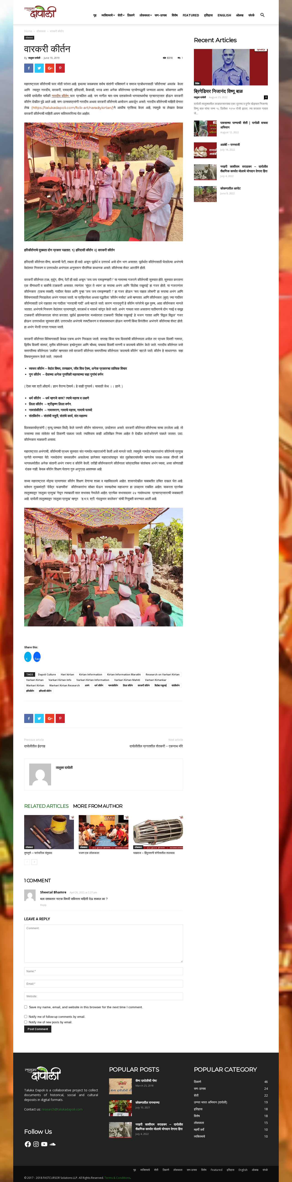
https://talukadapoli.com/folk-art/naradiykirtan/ (72, 107)
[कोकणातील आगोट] (205, 194)
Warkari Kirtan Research (64, 685)
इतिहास (208, 15)
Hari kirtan (67, 674)
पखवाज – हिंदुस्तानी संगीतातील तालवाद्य (154, 853)
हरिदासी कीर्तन (45, 690)
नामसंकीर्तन (113, 685)
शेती (120, 15)
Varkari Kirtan (35, 680)
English (224, 15)
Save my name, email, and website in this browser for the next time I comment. (86, 1007)
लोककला (145, 15)
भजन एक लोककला (89, 853)
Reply (43, 905)
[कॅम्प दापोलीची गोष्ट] (120, 1086)
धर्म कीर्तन (98, 685)
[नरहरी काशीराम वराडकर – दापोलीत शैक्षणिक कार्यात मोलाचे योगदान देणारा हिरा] (205, 172)
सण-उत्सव (161, 15)
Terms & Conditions (117, 1178)
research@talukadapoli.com (62, 1109)
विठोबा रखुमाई (161, 685)
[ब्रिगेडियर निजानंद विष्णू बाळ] (231, 67)
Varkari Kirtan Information (92, 680)
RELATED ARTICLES (46, 806)
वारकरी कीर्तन (144, 685)
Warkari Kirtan (35, 685)
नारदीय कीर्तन (60, 96)
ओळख (239, 15)
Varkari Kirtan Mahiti (127, 680)
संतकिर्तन (176, 685)
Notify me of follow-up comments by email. (57, 1016)
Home (28, 31)
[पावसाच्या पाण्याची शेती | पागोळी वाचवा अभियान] (205, 128)
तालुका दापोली (34, 57)
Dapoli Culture (47, 674)
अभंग (87, 685)
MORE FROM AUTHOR (97, 806)
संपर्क (251, 15)
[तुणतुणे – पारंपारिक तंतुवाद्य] (49, 832)
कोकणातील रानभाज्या (147, 1102)
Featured (191, 15)
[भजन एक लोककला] (103, 832)
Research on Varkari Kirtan (163, 674)
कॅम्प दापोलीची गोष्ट (146, 1081)
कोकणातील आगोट (230, 188)
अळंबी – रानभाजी (230, 145)
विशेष (175, 15)
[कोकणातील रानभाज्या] (120, 1108)
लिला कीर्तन (128, 685)
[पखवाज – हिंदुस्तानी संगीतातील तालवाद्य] (158, 832)
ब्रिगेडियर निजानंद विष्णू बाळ (218, 91)
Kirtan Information (90, 674)
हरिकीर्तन (30, 690)
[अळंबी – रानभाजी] (205, 150)
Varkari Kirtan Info (60, 680)
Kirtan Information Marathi (124, 674)
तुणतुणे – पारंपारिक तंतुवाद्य (38, 853)
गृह (94, 15)
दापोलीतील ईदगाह (34, 746)
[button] (262, 15)
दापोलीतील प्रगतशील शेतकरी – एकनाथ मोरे (156, 746)
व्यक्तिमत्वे (107, 15)
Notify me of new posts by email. (50, 1022)
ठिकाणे (131, 15)
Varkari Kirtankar (156, 680)
